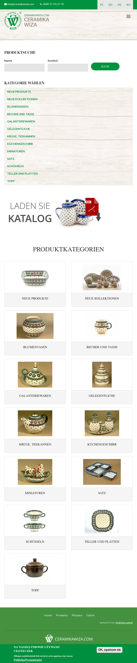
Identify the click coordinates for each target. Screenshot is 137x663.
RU (128, 4)
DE (119, 4)
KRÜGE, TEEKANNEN (21, 136)
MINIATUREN (16, 151)
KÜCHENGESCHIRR (20, 143)
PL (101, 4)
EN (110, 4)
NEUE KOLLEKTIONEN (22, 99)
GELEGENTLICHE (18, 128)
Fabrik (90, 615)
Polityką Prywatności (28, 659)
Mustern (77, 615)
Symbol (53, 60)
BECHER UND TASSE (20, 114)
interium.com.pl (124, 622)
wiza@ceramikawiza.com (20, 4)
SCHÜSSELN (15, 166)
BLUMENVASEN (17, 106)
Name (8, 60)
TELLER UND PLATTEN (22, 173)
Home (48, 615)
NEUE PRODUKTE (19, 91)
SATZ (10, 158)
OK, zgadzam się (109, 649)
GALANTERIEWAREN (21, 121)
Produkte (62, 615)
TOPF (11, 181)
